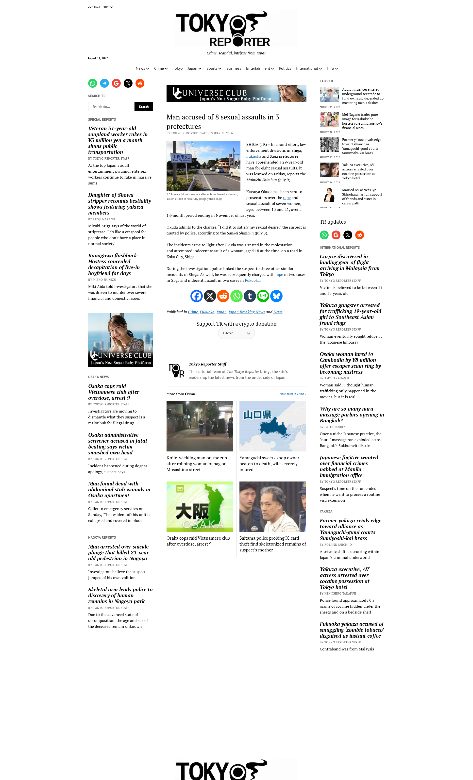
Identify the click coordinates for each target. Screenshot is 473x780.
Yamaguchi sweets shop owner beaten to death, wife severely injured (269, 463)
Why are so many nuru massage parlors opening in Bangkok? (352, 414)
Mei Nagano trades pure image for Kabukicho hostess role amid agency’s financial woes (362, 121)
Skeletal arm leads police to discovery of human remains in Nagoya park (120, 595)
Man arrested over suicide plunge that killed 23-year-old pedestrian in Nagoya (119, 552)
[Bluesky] (276, 296)
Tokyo (178, 68)
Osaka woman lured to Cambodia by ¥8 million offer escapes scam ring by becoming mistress (350, 363)
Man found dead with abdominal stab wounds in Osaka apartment (119, 489)
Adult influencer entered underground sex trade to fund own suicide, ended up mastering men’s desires (363, 96)
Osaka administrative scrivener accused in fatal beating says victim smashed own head (117, 443)
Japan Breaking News (247, 312)
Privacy (108, 6)
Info (330, 68)
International (307, 68)
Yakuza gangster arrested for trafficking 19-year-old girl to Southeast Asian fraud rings (350, 314)
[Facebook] (196, 296)
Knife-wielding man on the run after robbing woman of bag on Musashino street (197, 463)
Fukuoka (253, 156)
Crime (159, 68)
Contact (94, 6)
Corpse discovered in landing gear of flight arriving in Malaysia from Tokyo (350, 265)
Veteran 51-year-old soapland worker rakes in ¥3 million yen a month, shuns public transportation (118, 140)
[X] (210, 296)
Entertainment (258, 68)
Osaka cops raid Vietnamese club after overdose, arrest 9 (113, 392)
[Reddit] (223, 296)
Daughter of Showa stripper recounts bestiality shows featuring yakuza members (119, 204)
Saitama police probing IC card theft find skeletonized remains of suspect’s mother (272, 544)
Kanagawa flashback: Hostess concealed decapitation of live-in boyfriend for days (114, 264)
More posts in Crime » (293, 394)
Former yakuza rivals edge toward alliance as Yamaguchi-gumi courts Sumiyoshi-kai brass (361, 146)
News (140, 68)
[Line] (263, 296)
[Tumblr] (250, 296)
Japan (192, 68)
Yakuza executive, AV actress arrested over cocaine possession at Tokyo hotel (358, 171)
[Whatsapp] (236, 296)
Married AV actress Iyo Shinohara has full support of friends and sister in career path (362, 196)
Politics (285, 68)
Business (233, 68)
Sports (211, 68)
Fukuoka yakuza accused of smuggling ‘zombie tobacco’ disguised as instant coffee (352, 630)
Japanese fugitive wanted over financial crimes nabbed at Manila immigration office (349, 466)
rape (287, 197)
